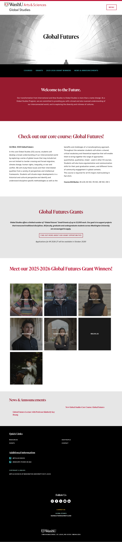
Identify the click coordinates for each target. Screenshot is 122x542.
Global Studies (19, 10)
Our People (66, 440)
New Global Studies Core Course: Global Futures (85, 407)
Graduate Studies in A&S (21, 462)
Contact (65, 443)
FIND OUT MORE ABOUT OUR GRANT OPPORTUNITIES (61, 235)
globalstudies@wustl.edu (61, 516)
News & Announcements (86, 70)
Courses (28, 70)
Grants (39, 70)
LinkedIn (69, 501)
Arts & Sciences (18, 458)
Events (12, 443)
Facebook (56, 501)
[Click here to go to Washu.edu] (48, 532)
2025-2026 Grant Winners (58, 70)
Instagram (52, 501)
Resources (13, 440)
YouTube (64, 501)
